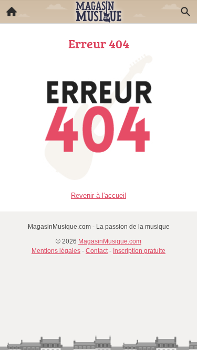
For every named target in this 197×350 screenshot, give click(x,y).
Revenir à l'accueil (98, 195)
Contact (97, 250)
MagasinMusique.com (109, 241)
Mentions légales (56, 250)
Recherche (185, 11)
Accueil (11, 11)
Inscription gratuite (139, 250)
